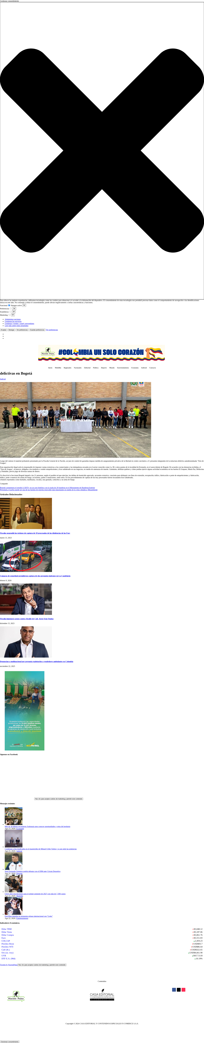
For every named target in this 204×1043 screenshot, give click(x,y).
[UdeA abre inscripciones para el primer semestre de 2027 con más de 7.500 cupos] (13, 892)
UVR (4, 955)
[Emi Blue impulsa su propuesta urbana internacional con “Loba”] (13, 914)
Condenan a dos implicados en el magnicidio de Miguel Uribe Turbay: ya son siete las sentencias (41, 849)
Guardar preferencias (37, 330)
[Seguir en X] (179, 990)
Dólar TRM (7, 929)
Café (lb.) (6, 950)
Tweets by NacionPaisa (32, 965)
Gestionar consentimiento (9, 1042)
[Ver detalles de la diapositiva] (24, 750)
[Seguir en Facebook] (174, 990)
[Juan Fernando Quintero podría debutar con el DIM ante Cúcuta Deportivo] (13, 869)
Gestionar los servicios (13, 321)
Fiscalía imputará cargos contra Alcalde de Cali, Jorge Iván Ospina (26, 619)
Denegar (11, 330)
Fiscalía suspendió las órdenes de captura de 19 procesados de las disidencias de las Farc (35, 533)
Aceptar (3, 330)
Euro (4, 938)
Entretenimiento (123, 368)
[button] (102, 150)
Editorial (87, 368)
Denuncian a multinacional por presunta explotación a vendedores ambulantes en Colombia (36, 661)
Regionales (67, 368)
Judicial (144, 368)
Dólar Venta (7, 932)
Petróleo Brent (8, 944)
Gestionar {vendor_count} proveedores (19, 324)
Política (95, 368)
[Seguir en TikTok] (183, 990)
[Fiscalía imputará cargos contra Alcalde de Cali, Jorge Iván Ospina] (26, 614)
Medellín (58, 368)
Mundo (112, 368)
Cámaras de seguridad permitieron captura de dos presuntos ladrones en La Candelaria (35, 576)
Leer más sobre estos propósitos (16, 326)
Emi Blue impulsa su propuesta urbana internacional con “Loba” (29, 916)
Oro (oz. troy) (7, 952)
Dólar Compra (8, 935)
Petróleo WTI (7, 947)
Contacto (152, 368)
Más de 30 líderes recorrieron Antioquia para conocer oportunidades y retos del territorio (37, 826)
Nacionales (77, 368)
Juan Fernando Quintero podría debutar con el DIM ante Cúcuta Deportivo (32, 871)
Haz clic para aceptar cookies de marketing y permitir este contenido (58, 799)
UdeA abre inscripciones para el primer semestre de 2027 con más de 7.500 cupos (35, 894)
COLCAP (6, 941)
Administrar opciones (13, 319)
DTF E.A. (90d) (8, 958)
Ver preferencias (22, 330)
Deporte (104, 368)
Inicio (50, 368)
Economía (134, 368)
